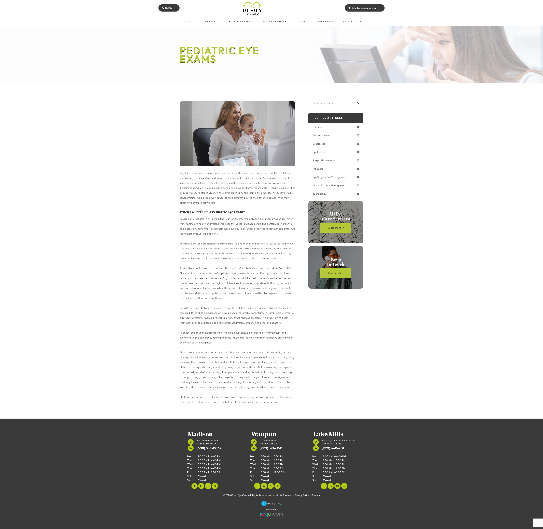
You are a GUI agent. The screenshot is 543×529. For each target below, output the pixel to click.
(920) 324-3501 (271, 448)
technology (319, 193)
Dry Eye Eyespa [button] (239, 21)
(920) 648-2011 (333, 448)
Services (210, 21)
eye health (319, 152)
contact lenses (322, 135)
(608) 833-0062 (209, 448)
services (317, 127)
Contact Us (352, 21)
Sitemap (315, 495)
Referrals (325, 21)
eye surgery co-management (329, 177)
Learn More (334, 227)
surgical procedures (324, 160)
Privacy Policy (302, 495)
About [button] (187, 21)
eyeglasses (319, 143)
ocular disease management (329, 185)
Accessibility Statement (281, 495)
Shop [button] (302, 21)
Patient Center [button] (274, 21)
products (318, 168)
